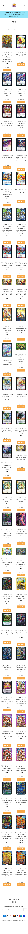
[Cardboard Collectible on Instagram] (15, 902)
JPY (17, 913)
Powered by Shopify (22, 920)
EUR (20, 913)
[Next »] (17, 890)
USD (14, 913)
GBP (11, 913)
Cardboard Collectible (13, 920)
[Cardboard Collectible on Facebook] (13, 902)
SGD (8, 913)
